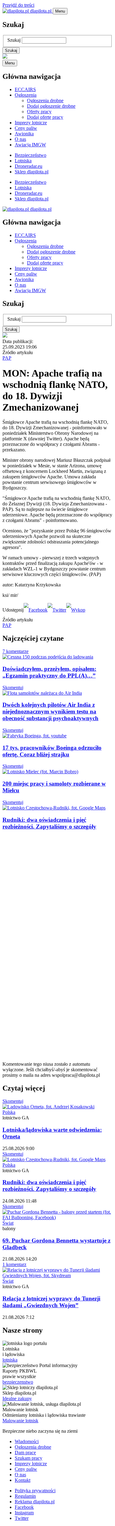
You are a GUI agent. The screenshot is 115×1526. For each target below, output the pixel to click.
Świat (7, 1223)
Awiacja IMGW (30, 144)
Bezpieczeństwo (30, 155)
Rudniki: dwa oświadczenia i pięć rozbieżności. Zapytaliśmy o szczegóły (49, 823)
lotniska (9, 1359)
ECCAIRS (25, 89)
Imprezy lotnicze (31, 122)
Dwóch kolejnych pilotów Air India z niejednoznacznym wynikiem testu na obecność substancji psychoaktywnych (50, 711)
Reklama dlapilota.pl (35, 1501)
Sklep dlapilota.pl (31, 171)
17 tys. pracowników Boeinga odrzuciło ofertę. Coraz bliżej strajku (52, 751)
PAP (6, 358)
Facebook (24, 1507)
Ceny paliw (26, 128)
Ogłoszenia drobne (45, 100)
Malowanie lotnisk (20, 1420)
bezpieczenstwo (17, 1382)
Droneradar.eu (28, 166)
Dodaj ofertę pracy (45, 117)
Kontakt (22, 1480)
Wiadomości (27, 1441)
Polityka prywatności (35, 1490)
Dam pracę (25, 1452)
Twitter (22, 1518)
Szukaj (14, 40)
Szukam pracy (28, 1458)
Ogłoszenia (25, 95)
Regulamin (25, 1496)
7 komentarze (15, 651)
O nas (20, 139)
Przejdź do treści (18, 5)
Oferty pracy (39, 111)
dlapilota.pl (41, 11)
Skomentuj (12, 687)
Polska (8, 1112)
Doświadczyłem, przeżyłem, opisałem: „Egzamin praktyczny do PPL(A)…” (49, 672)
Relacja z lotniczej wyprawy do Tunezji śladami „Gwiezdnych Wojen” (51, 1301)
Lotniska (23, 160)
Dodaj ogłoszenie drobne (51, 106)
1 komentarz (14, 1264)
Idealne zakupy (17, 1398)
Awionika (24, 133)
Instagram (24, 1512)
